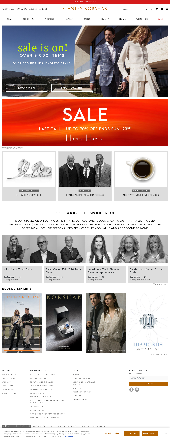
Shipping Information (41, 389)
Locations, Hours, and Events (84, 383)
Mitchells (8, 9)
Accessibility (36, 407)
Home (122, 19)
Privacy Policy (37, 393)
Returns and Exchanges (42, 382)
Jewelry (69, 19)
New (9, 19)
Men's (87, 19)
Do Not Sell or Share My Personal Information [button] (48, 402)
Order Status (37, 410)
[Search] (147, 9)
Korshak (99, 427)
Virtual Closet (9, 386)
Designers (28, 19)
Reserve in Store (10, 393)
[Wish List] (162, 9)
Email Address (135, 374)
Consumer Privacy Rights (43, 397)
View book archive (159, 354)
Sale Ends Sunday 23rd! (85, 2)
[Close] (166, 433)
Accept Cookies (150, 433)
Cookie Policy (67, 436)
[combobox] (133, 9)
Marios (43, 9)
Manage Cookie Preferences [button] (44, 417)
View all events (160, 284)
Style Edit (78, 388)
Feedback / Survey (82, 392)
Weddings (142, 19)
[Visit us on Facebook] (131, 389)
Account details (10, 375)
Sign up (149, 384)
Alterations (8, 389)
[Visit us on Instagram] (137, 389)
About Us (77, 375)
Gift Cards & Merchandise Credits (47, 414)
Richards (21, 9)
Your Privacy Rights (112, 433)
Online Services (38, 378)
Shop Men (26, 87)
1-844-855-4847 (80, 399)
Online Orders (9, 378)
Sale (160, 19)
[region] (85, 433)
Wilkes (33, 9)
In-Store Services (81, 378)
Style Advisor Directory (42, 375)
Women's (49, 19)
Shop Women (72, 87)
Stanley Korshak (85, 9)
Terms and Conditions (41, 386)
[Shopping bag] (167, 9)
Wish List (6, 382)
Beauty (105, 19)
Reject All (131, 433)
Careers (77, 395)
